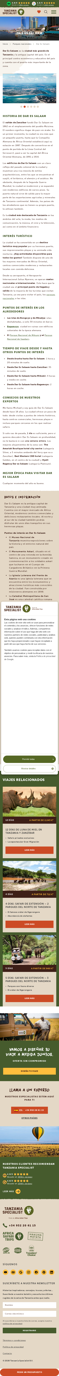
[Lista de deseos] (39, 12)
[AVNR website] (18, 1250)
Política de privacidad (13, 1347)
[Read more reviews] (31, 4)
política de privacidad (12, 1324)
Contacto (7, 1353)
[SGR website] (6, 1250)
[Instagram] (28, 1272)
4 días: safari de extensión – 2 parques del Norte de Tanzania (28, 905)
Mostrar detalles (28, 768)
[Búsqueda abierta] (46, 12)
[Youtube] (5, 1272)
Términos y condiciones (14, 1340)
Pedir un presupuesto (29, 1372)
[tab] (21, 107)
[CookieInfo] (23, 608)
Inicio (5, 44)
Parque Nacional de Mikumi (25, 335)
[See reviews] (29, 1179)
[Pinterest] (44, 1272)
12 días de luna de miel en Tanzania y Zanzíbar (23, 831)
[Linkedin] (51, 1272)
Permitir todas (28, 759)
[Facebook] (36, 1272)
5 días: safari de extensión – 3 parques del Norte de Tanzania (28, 979)
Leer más (30, 850)
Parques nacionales (22, 44)
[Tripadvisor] (13, 1272)
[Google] (21, 1272)
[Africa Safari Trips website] (13, 1236)
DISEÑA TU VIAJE (29, 1071)
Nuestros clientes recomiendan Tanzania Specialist (29, 1165)
